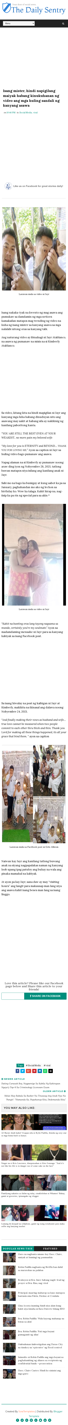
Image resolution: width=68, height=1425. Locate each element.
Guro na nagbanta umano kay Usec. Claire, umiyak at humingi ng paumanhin (40, 1256)
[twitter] (22, 1420)
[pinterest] (49, 1420)
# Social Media (33, 1065)
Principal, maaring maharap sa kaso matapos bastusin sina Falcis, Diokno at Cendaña (41, 1294)
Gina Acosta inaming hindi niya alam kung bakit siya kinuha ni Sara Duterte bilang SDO (41, 1307)
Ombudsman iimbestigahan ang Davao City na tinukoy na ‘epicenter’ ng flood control (40, 1346)
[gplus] (26, 1420)
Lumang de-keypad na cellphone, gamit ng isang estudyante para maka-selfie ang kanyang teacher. (33, 1225)
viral (35, 112)
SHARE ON (46, 996)
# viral (47, 1065)
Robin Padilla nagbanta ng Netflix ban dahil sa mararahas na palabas (40, 1269)
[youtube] (45, 1420)
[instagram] (31, 1420)
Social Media (25, 112)
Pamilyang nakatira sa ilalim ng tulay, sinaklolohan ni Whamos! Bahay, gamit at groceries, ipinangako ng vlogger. (33, 1194)
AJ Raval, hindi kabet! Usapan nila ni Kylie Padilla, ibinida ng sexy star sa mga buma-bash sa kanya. (34, 1134)
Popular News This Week (18, 1249)
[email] (40, 1420)
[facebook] (17, 1420)
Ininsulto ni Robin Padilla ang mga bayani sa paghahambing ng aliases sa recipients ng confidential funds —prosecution (40, 1360)
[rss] (35, 1420)
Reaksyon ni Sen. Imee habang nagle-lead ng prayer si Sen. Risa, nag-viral (41, 1281)
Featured (50, 1248)
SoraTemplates (27, 1411)
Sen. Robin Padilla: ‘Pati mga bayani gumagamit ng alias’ (36, 1333)
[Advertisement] (34, 59)
